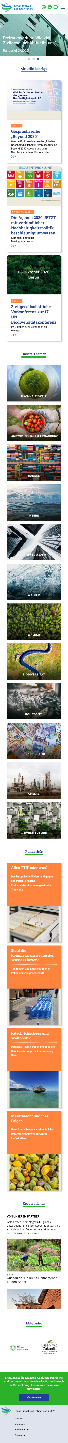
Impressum (20, 1424)
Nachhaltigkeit (34, 396)
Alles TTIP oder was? (29, 867)
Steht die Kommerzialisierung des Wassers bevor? (32, 955)
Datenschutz (21, 1435)
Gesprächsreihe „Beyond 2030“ (25, 134)
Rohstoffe (34, 714)
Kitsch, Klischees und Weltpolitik (30, 1035)
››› (13, 156)
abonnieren (34, 1397)
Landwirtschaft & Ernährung (34, 436)
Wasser (34, 595)
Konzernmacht (34, 555)
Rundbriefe (34, 851)
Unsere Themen (33, 354)
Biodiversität (34, 674)
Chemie (34, 793)
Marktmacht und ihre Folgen (29, 1118)
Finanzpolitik (34, 754)
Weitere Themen (34, 833)
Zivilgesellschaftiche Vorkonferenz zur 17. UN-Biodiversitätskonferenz (33, 314)
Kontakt (19, 1418)
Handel (34, 475)
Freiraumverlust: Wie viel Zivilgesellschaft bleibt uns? (30, 40)
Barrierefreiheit (22, 1429)
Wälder (34, 634)
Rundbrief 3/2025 (15, 50)
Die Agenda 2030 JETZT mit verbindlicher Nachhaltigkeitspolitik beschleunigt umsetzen (33, 225)
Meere (34, 515)
